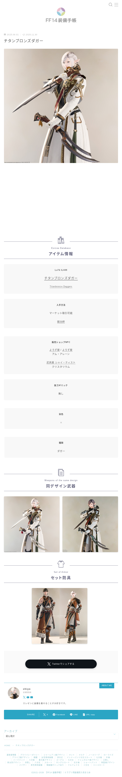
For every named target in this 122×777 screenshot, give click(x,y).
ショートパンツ (90, 762)
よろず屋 (54, 349)
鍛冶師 (61, 321)
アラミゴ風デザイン (21, 757)
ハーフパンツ (19, 760)
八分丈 (38, 762)
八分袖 (32, 760)
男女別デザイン (14, 762)
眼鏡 (35, 757)
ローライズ (108, 755)
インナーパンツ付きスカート (79, 757)
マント (72, 755)
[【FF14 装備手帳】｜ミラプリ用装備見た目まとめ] (61, 13)
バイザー (23, 765)
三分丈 (86, 765)
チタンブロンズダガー (61, 278)
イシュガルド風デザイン (88, 760)
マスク (82, 755)
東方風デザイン (45, 760)
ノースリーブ (94, 755)
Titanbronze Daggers (61, 286)
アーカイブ (10, 731)
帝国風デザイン (108, 762)
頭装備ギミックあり (55, 765)
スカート (48, 762)
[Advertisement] (61, 201)
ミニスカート (99, 765)
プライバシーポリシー (30, 755)
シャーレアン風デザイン (54, 755)
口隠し (106, 760)
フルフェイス (73, 765)
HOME (7, 745)
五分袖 (77, 762)
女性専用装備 (47, 757)
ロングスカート (63, 762)
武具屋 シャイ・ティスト (61, 362)
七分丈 (71, 760)
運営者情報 (11, 755)
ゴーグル (60, 760)
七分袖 (99, 757)
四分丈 (60, 757)
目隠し (28, 762)
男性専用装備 (36, 765)
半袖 (108, 757)
